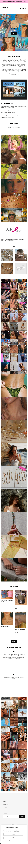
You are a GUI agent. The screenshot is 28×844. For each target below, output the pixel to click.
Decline (13, 837)
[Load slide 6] (15, 668)
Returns (4, 801)
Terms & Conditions (6, 807)
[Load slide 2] (10, 668)
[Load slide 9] (19, 668)
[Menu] (25, 8)
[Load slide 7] (16, 668)
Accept (13, 834)
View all (14, 641)
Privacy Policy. (16, 831)
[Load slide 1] (8, 668)
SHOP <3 (14, 33)
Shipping (4, 798)
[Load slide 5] (14, 668)
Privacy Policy (5, 804)
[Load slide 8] (18, 668)
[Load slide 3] (11, 668)
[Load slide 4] (12, 668)
